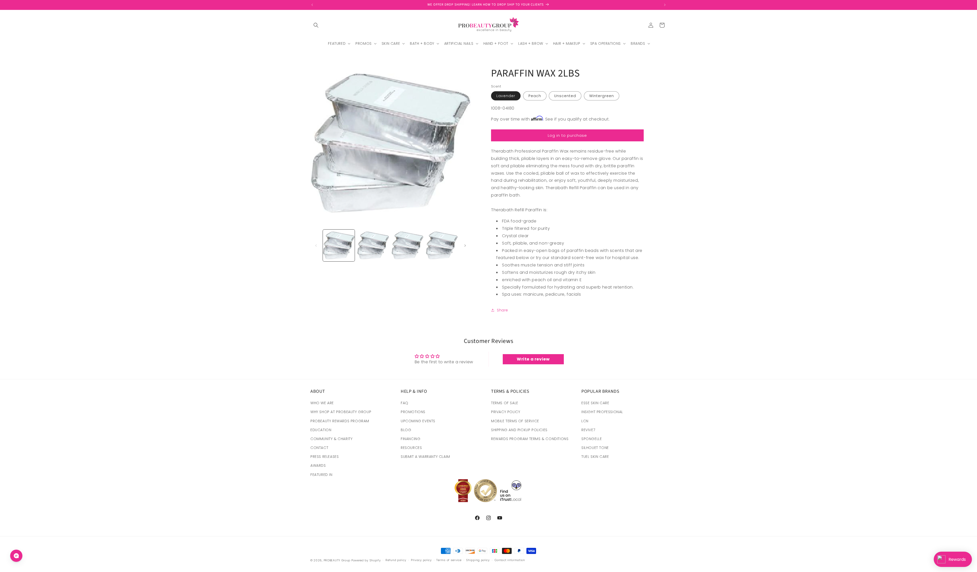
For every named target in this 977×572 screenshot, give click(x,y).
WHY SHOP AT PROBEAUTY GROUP (340, 411)
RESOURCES (411, 447)
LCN (584, 421)
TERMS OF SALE (504, 402)
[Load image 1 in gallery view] (339, 245)
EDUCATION (320, 429)
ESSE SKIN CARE (595, 402)
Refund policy (395, 560)
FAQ (404, 402)
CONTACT (319, 447)
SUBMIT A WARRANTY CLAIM (425, 456)
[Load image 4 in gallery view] (442, 245)
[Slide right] (465, 245)
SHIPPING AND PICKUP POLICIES (519, 429)
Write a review (533, 359)
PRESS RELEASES (324, 456)
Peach (534, 95)
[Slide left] (316, 245)
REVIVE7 (588, 429)
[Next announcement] (664, 5)
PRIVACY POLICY (505, 411)
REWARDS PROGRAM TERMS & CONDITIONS (529, 438)
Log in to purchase (567, 135)
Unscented (565, 95)
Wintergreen (601, 95)
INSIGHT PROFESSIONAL (602, 411)
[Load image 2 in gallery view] (373, 245)
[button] (316, 25)
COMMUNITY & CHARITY (331, 438)
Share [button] (502, 310)
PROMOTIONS (413, 411)
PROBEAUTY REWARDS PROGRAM (339, 421)
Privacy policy (421, 560)
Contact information (510, 560)
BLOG (406, 429)
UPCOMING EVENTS (418, 421)
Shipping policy (478, 560)
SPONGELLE (591, 438)
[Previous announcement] (312, 5)
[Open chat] (16, 556)
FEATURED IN (321, 474)
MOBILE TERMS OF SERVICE (515, 421)
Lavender (505, 95)
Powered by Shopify (366, 560)
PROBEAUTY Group (337, 560)
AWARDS (318, 465)
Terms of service (448, 560)
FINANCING (410, 438)
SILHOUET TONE (595, 447)
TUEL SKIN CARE (595, 456)
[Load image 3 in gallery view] (407, 245)
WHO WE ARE (322, 402)
